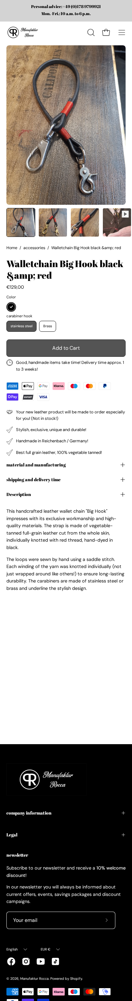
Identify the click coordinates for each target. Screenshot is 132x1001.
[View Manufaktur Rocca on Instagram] (26, 961)
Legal (11, 835)
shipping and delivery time (33, 479)
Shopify (76, 978)
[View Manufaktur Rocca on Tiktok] (55, 961)
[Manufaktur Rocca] (22, 32)
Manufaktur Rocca (34, 978)
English (12, 949)
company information (29, 813)
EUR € (46, 949)
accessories (34, 247)
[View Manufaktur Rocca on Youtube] (40, 961)
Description (18, 494)
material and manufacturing (36, 465)
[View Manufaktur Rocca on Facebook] (11, 961)
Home (11, 247)
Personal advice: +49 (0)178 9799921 (66, 6)
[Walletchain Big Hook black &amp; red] (20, 222)
